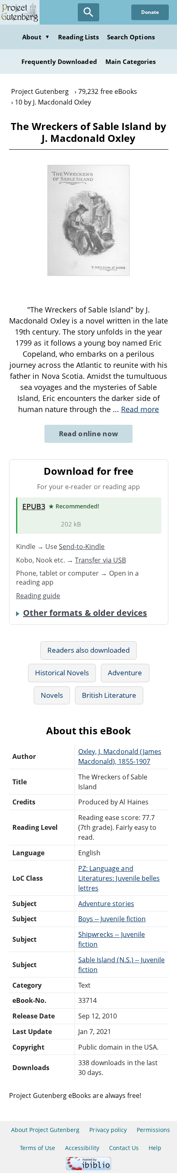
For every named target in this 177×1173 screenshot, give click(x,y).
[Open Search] (88, 12)
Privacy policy (108, 1130)
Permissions (153, 1130)
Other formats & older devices (85, 613)
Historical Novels (62, 672)
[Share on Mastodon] (59, 288)
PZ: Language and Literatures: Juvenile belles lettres (119, 878)
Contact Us (124, 1148)
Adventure (125, 672)
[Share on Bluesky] (101, 288)
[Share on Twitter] (73, 288)
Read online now (89, 433)
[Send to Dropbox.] (26, 524)
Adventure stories (106, 903)
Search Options (131, 37)
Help (155, 1148)
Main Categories (130, 61)
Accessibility (82, 1148)
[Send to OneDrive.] (53, 524)
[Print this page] (116, 288)
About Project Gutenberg (45, 1130)
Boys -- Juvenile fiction (112, 918)
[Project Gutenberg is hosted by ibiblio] (88, 1168)
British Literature (109, 695)
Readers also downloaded (88, 650)
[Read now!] (88, 273)
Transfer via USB (100, 560)
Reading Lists (78, 37)
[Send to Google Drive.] (39, 524)
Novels (52, 695)
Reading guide (38, 595)
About (35, 37)
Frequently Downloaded (59, 61)
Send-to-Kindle (82, 546)
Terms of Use (37, 1148)
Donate (150, 12)
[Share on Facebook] (87, 288)
